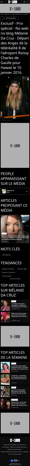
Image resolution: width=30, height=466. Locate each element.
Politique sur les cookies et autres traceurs (18, 447)
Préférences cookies (18, 454)
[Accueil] (12, 1)
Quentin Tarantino (8, 272)
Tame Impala (6, 276)
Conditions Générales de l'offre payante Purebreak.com (11, 451)
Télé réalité (6, 255)
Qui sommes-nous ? (21, 444)
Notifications (25, 451)
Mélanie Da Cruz (8, 14)
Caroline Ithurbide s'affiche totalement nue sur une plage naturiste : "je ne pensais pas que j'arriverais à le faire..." (19, 368)
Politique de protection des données (14, 449)
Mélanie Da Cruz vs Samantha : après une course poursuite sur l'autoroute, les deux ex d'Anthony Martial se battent (15, 237)
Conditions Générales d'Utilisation (10, 444)
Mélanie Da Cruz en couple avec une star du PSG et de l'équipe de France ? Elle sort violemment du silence (19, 316)
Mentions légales (5, 447)
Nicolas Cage (22, 269)
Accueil (2, 14)
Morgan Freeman (8, 269)
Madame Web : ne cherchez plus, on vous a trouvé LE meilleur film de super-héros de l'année (20, 404)
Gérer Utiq (10, 454)
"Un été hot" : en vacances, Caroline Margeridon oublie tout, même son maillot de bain (19, 378)
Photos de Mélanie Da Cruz (17, 14)
